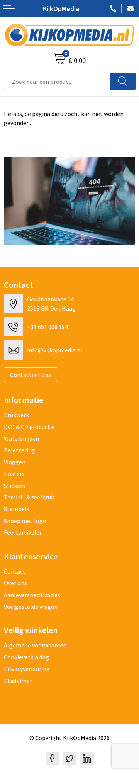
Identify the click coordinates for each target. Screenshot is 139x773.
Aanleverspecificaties (32, 595)
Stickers (14, 485)
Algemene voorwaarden (35, 645)
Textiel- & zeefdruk (29, 497)
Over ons (15, 583)
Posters (14, 473)
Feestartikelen (23, 532)
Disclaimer (18, 681)
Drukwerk (16, 415)
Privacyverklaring (27, 669)
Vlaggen (14, 462)
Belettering (19, 450)
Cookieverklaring (26, 657)
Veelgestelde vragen (31, 606)
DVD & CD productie (29, 427)
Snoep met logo (25, 521)
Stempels (16, 509)
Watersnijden (21, 438)
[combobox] (57, 81)
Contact (14, 571)
